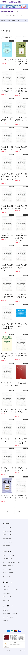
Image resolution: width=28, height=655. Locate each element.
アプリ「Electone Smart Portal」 (12, 562)
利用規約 (5, 610)
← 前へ (8, 512)
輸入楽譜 (8, 20)
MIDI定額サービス (7, 559)
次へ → (20, 512)
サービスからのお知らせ (9, 573)
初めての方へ (6, 586)
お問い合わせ (6, 600)
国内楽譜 (3, 20)
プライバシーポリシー (8, 617)
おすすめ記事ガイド (8, 566)
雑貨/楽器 (14, 20)
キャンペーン (6, 576)
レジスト (19, 20)
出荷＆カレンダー (7, 596)
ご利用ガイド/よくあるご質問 (10, 589)
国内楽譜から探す (7, 531)
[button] (25, 11)
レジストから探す (7, 542)
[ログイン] (17, 11)
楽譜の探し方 (6, 593)
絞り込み (19, 37)
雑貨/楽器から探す (8, 538)
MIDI (25, 20)
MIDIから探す (6, 545)
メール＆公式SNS (7, 569)
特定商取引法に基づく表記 (10, 613)
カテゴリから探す (7, 528)
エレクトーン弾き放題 (8, 555)
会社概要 (5, 620)
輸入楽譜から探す (7, 535)
